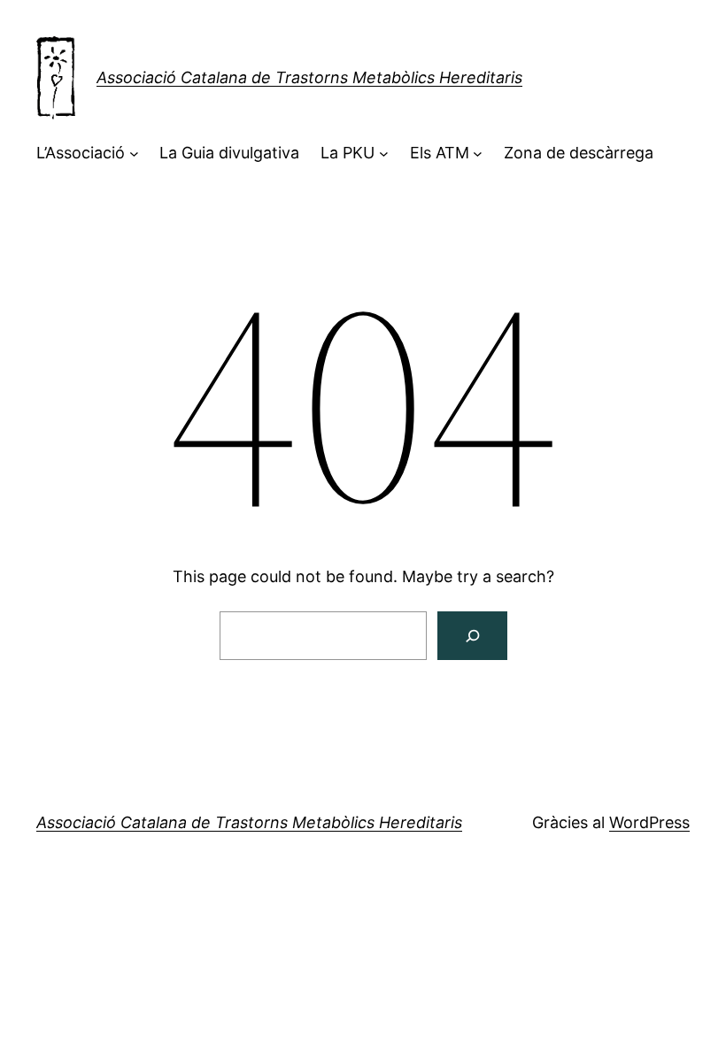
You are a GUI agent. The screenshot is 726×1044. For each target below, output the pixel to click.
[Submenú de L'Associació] (134, 153)
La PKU (348, 152)
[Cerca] (472, 635)
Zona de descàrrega (578, 152)
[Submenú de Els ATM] (478, 153)
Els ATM (439, 152)
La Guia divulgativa (229, 152)
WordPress (649, 822)
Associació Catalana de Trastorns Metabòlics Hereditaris (309, 77)
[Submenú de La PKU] (384, 153)
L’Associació (80, 152)
